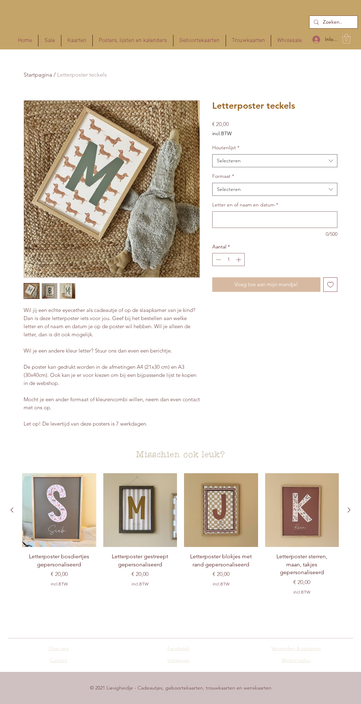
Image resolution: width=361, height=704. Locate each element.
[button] (346, 38)
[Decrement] (217, 259)
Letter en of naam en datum (245, 204)
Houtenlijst (225, 147)
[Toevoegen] (330, 284)
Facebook (178, 648)
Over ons (59, 648)
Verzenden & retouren (296, 648)
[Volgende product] (349, 510)
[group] (180, 537)
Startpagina (38, 74)
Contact (58, 660)
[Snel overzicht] (59, 510)
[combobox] (274, 161)
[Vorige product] (12, 510)
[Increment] (239, 259)
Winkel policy (296, 660)
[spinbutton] (228, 259)
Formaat (223, 176)
